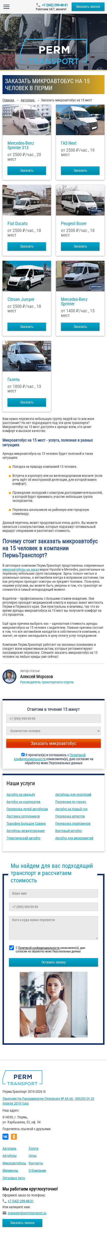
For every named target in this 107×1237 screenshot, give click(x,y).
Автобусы (9, 1156)
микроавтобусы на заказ (20, 569)
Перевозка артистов (70, 816)
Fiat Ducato (17, 223)
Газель (13, 379)
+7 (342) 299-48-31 (55, 5)
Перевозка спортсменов (72, 823)
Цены (33, 1156)
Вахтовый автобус (68, 831)
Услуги (33, 1148)
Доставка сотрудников (23, 816)
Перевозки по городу (70, 802)
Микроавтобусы (14, 1163)
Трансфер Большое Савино (26, 823)
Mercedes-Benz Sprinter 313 (20, 145)
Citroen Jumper (20, 299)
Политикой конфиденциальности (39, 948)
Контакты (36, 1163)
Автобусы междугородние (25, 831)
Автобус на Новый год (71, 809)
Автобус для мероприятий (74, 838)
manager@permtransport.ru (27, 1213)
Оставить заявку (54, 962)
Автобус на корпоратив (23, 802)
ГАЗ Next (68, 143)
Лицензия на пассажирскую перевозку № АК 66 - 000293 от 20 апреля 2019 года (48, 1101)
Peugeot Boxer (73, 223)
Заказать (27, 170)
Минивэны (10, 1170)
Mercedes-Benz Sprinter (74, 301)
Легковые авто (13, 1178)
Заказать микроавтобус (53, 743)
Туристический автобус (23, 838)
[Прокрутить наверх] (16, 1225)
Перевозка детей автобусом (27, 809)
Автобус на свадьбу (20, 794)
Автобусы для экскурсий (73, 794)
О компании (37, 1170)
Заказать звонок (88, 7)
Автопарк (9, 1148)
